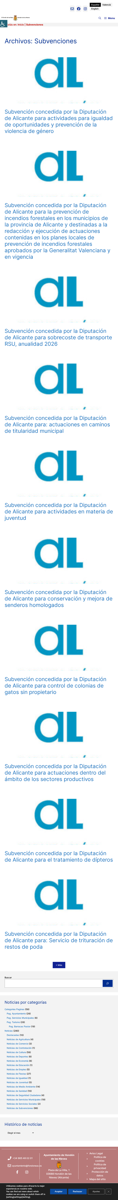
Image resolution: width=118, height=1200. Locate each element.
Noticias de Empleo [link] (16, 1069)
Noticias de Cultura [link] (16, 1052)
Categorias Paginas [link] (14, 1009)
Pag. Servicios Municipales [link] (20, 1018)
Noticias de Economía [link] (17, 1061)
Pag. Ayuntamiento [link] (16, 1013)
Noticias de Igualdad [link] (17, 1078)
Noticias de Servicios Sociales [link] (22, 1104)
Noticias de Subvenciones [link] (20, 1108)
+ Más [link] (59, 965)
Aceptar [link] (58, 1191)
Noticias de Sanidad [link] (17, 1091)
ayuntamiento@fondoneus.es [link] (27, 1165)
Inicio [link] (21, 24)
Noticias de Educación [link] (18, 1065)
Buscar (8, 977)
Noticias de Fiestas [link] (16, 1073)
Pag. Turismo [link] (13, 1022)
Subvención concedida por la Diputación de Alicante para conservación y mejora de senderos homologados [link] (58, 598)
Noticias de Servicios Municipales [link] (24, 1099)
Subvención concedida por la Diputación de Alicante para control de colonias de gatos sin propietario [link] (55, 685)
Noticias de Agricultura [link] (18, 1039)
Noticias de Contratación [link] (19, 1048)
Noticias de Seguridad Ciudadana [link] (24, 1095)
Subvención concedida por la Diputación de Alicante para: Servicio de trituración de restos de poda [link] (59, 940)
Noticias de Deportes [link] (17, 1056)
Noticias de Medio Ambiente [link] (21, 1086)
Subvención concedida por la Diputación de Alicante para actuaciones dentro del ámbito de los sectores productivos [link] (55, 772)
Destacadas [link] (13, 1035)
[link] (3, 23)
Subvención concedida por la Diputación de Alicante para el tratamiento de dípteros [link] (59, 856)
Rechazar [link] (77, 1191)
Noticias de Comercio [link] (17, 1043)
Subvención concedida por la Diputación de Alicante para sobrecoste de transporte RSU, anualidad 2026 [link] (58, 337)
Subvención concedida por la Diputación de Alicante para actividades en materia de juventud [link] (59, 511)
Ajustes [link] (96, 1191)
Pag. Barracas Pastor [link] (19, 1026)
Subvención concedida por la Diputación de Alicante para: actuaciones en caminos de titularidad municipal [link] (57, 424)
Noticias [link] (9, 1030)
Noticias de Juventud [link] (17, 1082)
